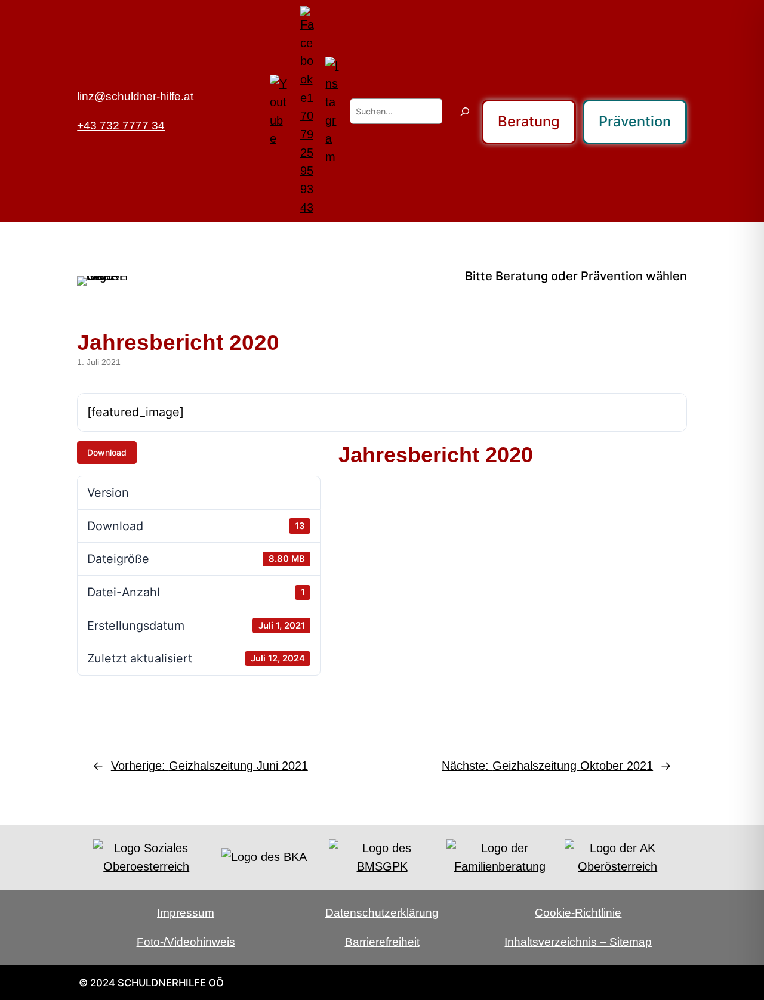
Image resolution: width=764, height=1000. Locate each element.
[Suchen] (465, 111)
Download (107, 452)
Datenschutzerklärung (382, 912)
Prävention (635, 121)
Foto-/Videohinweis (186, 942)
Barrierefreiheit (382, 942)
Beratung (529, 121)
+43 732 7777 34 (121, 125)
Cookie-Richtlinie (578, 912)
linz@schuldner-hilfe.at (135, 96)
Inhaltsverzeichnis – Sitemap (578, 942)
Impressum (185, 912)
